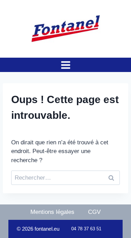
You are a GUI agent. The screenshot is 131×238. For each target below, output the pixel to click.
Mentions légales (52, 212)
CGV (94, 212)
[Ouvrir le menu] (65, 65)
